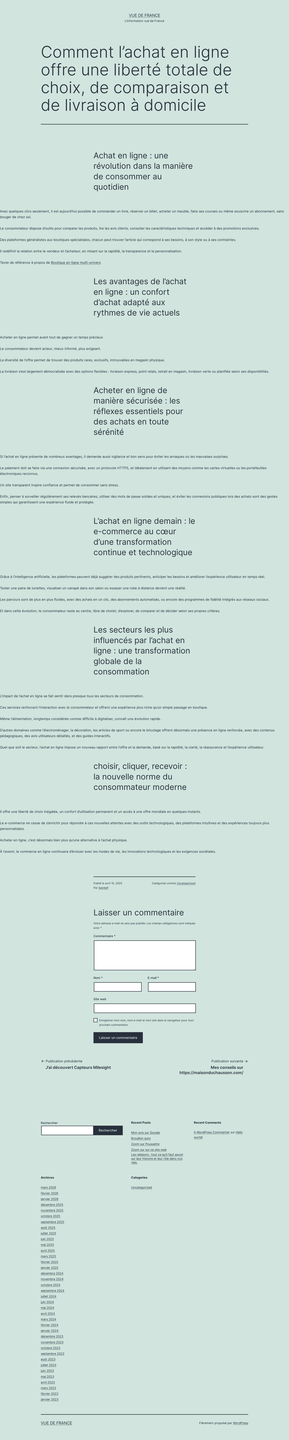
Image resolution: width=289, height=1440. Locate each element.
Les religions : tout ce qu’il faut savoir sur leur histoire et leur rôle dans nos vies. (157, 1158)
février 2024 (49, 1325)
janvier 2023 (49, 1399)
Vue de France (144, 15)
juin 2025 (47, 1239)
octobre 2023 (50, 1348)
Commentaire (104, 936)
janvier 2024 (50, 1330)
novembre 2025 (52, 1210)
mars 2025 (48, 1256)
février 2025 (49, 1262)
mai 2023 (47, 1376)
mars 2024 (48, 1319)
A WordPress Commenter (212, 1132)
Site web (99, 999)
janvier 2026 (49, 1199)
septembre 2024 (52, 1290)
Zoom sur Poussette (145, 1144)
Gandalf (103, 887)
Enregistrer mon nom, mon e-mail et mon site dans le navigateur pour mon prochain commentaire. (146, 1022)
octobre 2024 (50, 1285)
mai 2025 (47, 1244)
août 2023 (48, 1359)
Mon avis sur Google (145, 1132)
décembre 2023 (52, 1336)
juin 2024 (47, 1302)
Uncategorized (186, 883)
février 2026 (49, 1193)
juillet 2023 (48, 1365)
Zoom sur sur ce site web (149, 1149)
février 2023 (49, 1393)
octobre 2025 (50, 1216)
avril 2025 (48, 1250)
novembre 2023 (52, 1342)
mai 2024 (47, 1307)
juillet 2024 (48, 1296)
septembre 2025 (52, 1222)
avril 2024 (48, 1313)
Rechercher (49, 1123)
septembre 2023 (52, 1353)
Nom (98, 978)
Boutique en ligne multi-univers (76, 263)
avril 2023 (48, 1382)
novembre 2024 (52, 1279)
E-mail (153, 978)
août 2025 (48, 1227)
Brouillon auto (141, 1138)
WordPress (240, 1423)
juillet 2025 (48, 1233)
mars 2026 (48, 1187)
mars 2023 (48, 1388)
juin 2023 (47, 1370)
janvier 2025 (49, 1267)
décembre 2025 (52, 1204)
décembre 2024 (52, 1273)
